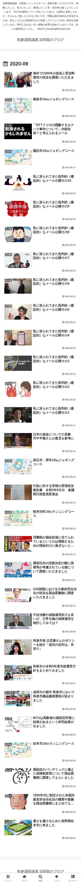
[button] (72, 626)
